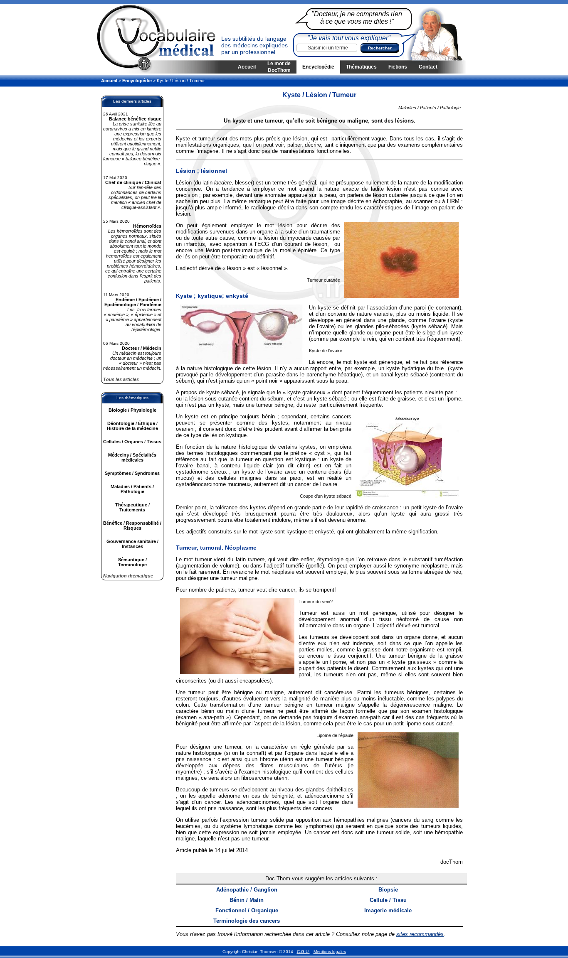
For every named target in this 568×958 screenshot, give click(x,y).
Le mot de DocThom (279, 67)
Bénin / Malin (247, 900)
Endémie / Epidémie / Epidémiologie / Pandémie (132, 302)
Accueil (247, 67)
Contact (428, 67)
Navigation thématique (128, 575)
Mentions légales (330, 951)
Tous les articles (121, 379)
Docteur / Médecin (141, 348)
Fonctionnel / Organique (246, 910)
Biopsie (388, 890)
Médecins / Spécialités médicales (132, 457)
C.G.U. (303, 951)
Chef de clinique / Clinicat (133, 182)
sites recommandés (420, 934)
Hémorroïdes (147, 226)
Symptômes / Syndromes (132, 473)
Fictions (397, 67)
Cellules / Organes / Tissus (132, 441)
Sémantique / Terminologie (132, 562)
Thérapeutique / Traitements (132, 507)
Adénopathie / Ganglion (246, 890)
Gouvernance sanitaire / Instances (132, 544)
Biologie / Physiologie (132, 410)
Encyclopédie (318, 67)
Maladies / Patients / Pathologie (132, 489)
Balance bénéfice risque (135, 118)
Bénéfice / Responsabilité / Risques (132, 526)
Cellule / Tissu (388, 900)
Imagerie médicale (388, 910)
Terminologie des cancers (246, 921)
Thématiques (361, 67)
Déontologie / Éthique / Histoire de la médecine (132, 426)
